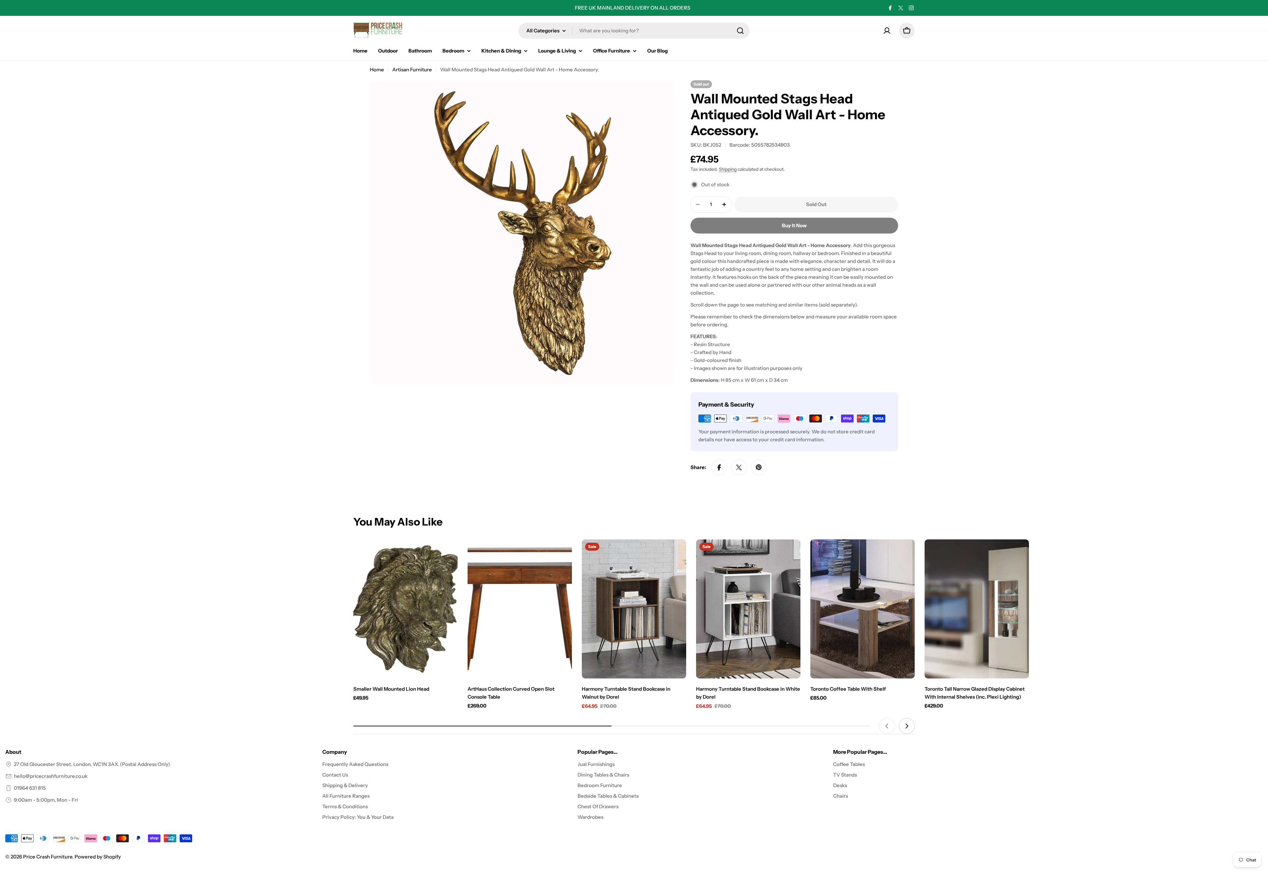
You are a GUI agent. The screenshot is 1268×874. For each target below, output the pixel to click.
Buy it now (794, 225)
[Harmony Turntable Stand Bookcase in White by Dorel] (748, 608)
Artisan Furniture (412, 69)
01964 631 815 (30, 788)
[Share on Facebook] (719, 467)
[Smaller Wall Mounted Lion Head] (405, 608)
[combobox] (634, 31)
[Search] (740, 31)
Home (377, 69)
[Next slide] (907, 726)
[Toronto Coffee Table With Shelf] (862, 608)
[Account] (887, 31)
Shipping (728, 169)
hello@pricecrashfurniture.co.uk (51, 776)
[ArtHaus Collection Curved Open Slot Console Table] (520, 608)
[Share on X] (739, 467)
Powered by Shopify (98, 857)
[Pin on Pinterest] (759, 467)
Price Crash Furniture (47, 857)
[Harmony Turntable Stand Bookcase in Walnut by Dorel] (634, 608)
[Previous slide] (887, 726)
